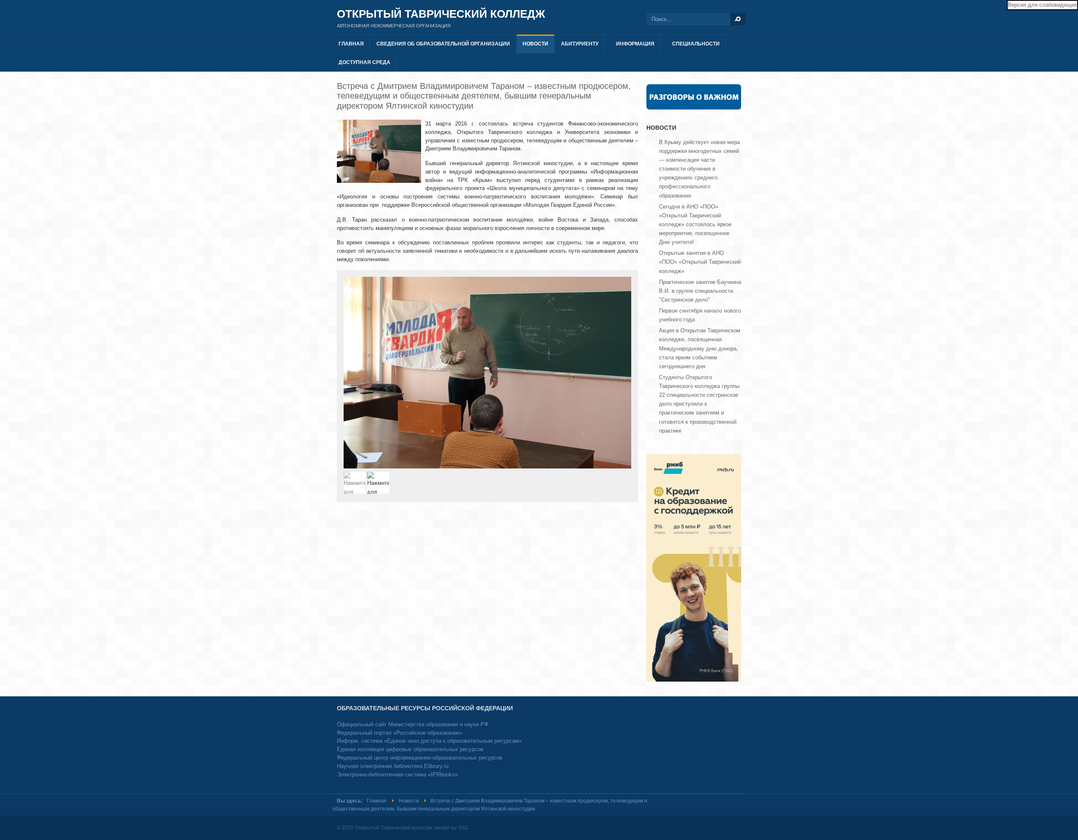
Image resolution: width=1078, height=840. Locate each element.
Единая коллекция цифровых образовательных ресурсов (410, 749)
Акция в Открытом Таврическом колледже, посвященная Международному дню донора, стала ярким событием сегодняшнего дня (699, 348)
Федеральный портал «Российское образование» (399, 733)
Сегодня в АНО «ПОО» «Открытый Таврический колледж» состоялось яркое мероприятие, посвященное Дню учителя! (695, 224)
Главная (377, 801)
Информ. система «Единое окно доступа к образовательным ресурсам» (429, 741)
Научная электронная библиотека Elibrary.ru (392, 766)
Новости (409, 801)
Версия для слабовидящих (1042, 5)
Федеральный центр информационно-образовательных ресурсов (419, 757)
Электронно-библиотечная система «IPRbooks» (397, 774)
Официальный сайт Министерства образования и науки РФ (412, 724)
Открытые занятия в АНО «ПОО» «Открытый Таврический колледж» (700, 262)
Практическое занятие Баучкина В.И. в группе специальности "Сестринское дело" (700, 291)
